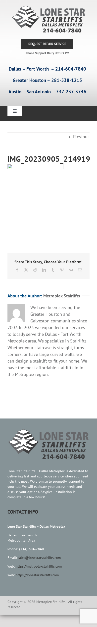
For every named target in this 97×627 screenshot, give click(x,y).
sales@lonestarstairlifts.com (39, 557)
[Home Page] (47, 19)
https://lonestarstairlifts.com (37, 575)
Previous (81, 136)
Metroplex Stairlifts (61, 296)
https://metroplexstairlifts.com (39, 566)
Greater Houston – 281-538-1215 (47, 80)
